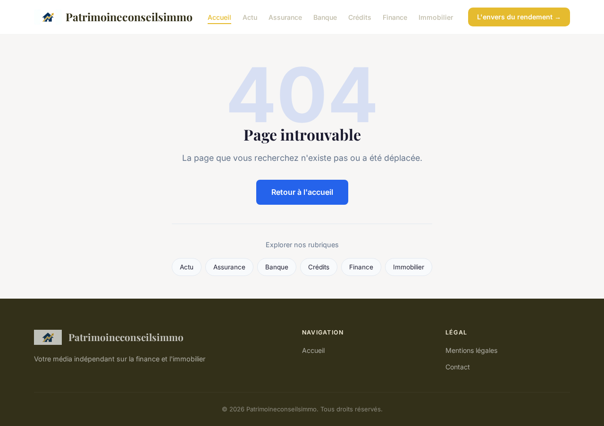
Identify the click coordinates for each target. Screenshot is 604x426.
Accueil (219, 17)
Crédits (359, 17)
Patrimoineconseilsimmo (129, 16)
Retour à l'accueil (302, 192)
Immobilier (436, 17)
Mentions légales (471, 350)
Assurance (285, 17)
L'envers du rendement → (519, 17)
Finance (395, 17)
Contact (457, 367)
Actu (250, 17)
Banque (325, 17)
